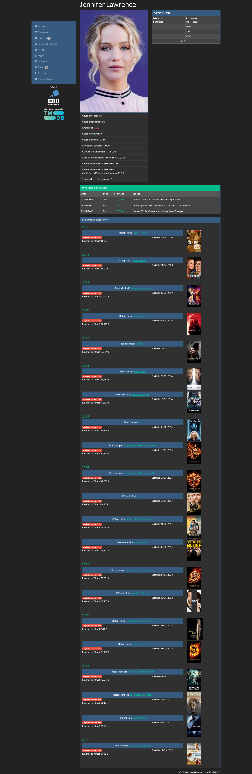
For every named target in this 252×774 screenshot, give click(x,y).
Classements (43, 32)
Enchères (43, 38)
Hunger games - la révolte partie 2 (140, 445)
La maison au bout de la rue (139, 620)
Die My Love (139, 232)
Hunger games (139, 643)
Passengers (139, 371)
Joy (139, 422)
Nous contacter (45, 78)
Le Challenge (139, 260)
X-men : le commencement (141, 671)
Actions (41, 49)
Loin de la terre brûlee (139, 745)
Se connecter (44, 73)
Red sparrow (139, 315)
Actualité (42, 61)
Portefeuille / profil (47, 43)
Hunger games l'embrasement (140, 570)
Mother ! (139, 343)
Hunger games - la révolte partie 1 (140, 473)
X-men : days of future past (139, 519)
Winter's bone (140, 717)
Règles (40, 55)
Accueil (41, 26)
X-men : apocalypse (139, 394)
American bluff (140, 542)
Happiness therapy (139, 593)
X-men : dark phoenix (139, 288)
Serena (139, 496)
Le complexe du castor (141, 694)
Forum (42, 67)
